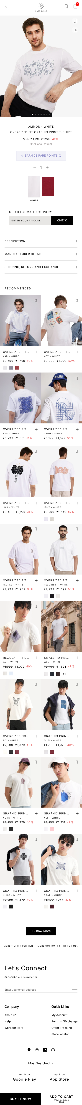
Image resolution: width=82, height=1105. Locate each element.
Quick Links (60, 1006)
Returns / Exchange (64, 1021)
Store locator (60, 1034)
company (12, 1006)
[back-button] (6, 6)
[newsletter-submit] (74, 989)
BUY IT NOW (20, 1099)
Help (8, 1021)
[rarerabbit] (41, 7)
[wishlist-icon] (66, 7)
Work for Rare (14, 1027)
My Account (59, 1015)
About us (10, 1015)
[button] (32, 114)
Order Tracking (61, 1027)
